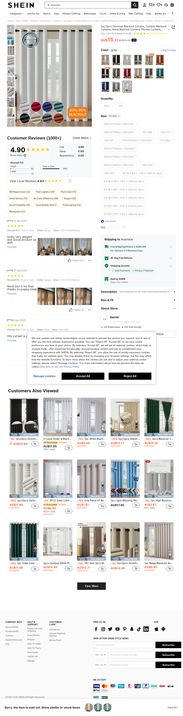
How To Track (34, 648)
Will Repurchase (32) (19, 191)
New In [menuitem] (47, 13)
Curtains (56, 21)
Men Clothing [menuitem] (136, 13)
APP (156, 622)
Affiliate (30, 661)
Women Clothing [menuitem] (71, 13)
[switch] (68, 181)
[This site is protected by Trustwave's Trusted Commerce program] (96, 697)
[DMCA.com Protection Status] (104, 697)
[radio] (105, 60)
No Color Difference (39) (46, 198)
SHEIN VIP (32, 656)
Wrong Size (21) (17, 211)
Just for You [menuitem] (33, 13)
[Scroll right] (172, 13)
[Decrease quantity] (110, 227)
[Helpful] (69, 260)
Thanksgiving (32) (72, 205)
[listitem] (24, 425)
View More (91, 586)
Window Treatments (40, 21)
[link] (152, 5)
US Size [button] (113, 116)
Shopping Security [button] (120, 266)
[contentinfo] (137, 688)
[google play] (163, 630)
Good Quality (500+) (46, 205)
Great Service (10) (18, 198)
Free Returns (33, 635)
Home (10, 21)
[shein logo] (21, 5)
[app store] (156, 630)
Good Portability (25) (19, 205)
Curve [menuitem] (103, 13)
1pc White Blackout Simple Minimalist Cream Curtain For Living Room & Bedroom (92, 438)
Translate (11, 247)
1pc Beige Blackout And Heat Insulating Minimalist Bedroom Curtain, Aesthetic (159, 563)
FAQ (7, 644)
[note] (24, 434)
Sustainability (11, 631)
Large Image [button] (168, 50)
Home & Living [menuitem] (117, 13)
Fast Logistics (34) (45, 191)
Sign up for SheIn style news (110, 638)
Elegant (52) (70, 198)
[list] (121, 629)
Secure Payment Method (57, 634)
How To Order (34, 644)
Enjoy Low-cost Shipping (34, 629)
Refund (30, 639)
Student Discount (13, 640)
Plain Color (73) (68, 191)
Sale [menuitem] (56, 13)
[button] (166, 5)
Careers (9, 635)
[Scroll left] (168, 13)
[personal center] (144, 5)
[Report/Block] (90, 260)
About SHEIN (11, 627)
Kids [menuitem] (149, 13)
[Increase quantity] (124, 227)
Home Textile (21, 21)
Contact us (54, 629)
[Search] (134, 5)
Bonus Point (55, 640)
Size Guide (32, 652)
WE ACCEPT (99, 680)
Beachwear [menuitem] (90, 13)
